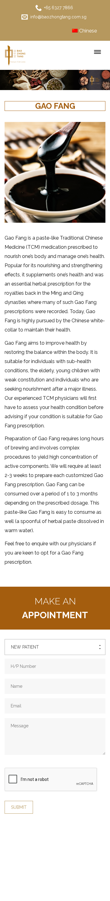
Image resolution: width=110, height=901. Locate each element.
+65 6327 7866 (58, 7)
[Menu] (97, 52)
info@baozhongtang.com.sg (57, 16)
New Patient (25, 647)
